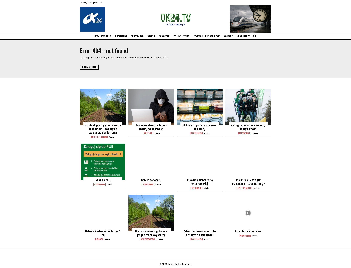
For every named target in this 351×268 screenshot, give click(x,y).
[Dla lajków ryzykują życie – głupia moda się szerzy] (151, 213)
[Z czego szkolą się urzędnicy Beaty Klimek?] (248, 107)
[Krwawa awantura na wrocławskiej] (200, 162)
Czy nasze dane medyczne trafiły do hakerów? (151, 127)
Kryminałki (196, 188)
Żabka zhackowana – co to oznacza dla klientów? (199, 233)
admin (111, 137)
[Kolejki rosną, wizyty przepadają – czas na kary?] (248, 162)
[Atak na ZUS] (103, 162)
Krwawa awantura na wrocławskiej (199, 182)
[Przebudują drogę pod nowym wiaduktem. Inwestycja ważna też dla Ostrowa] (103, 107)
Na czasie (148, 133)
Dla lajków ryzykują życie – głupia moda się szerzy (151, 233)
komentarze (244, 133)
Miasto (99, 239)
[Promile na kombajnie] (248, 213)
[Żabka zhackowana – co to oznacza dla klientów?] (200, 213)
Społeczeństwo (99, 137)
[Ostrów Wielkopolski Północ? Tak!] (103, 213)
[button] (254, 36)
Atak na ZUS (103, 180)
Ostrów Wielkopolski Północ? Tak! (103, 233)
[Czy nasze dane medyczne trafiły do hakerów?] (151, 107)
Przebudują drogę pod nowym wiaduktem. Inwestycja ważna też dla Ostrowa (103, 128)
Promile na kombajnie (248, 231)
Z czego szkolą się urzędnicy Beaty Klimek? (248, 127)
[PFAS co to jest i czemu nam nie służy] (200, 107)
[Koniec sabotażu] (151, 162)
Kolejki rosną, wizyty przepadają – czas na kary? (248, 182)
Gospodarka (196, 133)
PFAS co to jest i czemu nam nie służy (200, 127)
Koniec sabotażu (151, 180)
